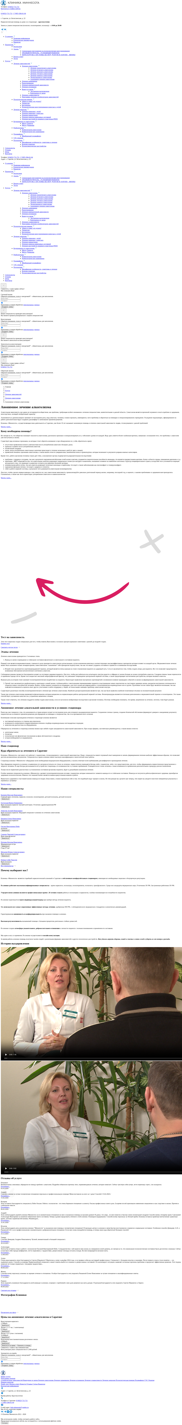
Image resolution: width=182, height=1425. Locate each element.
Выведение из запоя (30, 1380)
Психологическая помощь (125, 1380)
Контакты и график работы (10, 9)
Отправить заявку (7, 307)
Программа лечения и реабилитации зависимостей (12, 1379)
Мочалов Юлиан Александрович (13, 852)
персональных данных (31, 305)
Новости (23, 1384)
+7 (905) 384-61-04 (19, 13)
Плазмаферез (140, 1380)
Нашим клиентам (7, 1382)
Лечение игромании (77, 1380)
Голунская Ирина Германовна (11, 803)
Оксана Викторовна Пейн (10, 826)
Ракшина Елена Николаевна (11, 819)
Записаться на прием (8, 1345)
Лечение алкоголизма (13, 398)
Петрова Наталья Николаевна (11, 842)
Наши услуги (5, 1376)
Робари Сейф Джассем (9, 860)
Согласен (5, 1423)
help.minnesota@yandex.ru (19, 1407)
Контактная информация (10, 1386)
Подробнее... (5, 1186)
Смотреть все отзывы (8, 1290)
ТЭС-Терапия (149, 1380)
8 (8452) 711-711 (13, 7)
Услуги (7, 390)
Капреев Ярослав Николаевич (11, 795)
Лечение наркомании (62, 1380)
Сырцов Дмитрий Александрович (13, 834)
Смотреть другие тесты (9, 647)
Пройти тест (5, 643)
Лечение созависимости (93, 1380)
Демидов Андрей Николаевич (11, 811)
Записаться (5, 799)
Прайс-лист (5, 1384)
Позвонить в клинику (24, 1345)
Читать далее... (6, 427)
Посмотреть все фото (8, 1312)
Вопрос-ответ (15, 1384)
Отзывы (29, 1384)
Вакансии (41, 1384)
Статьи (35, 1384)
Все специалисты (7, 866)
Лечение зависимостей (13, 394)
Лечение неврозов (109, 1380)
